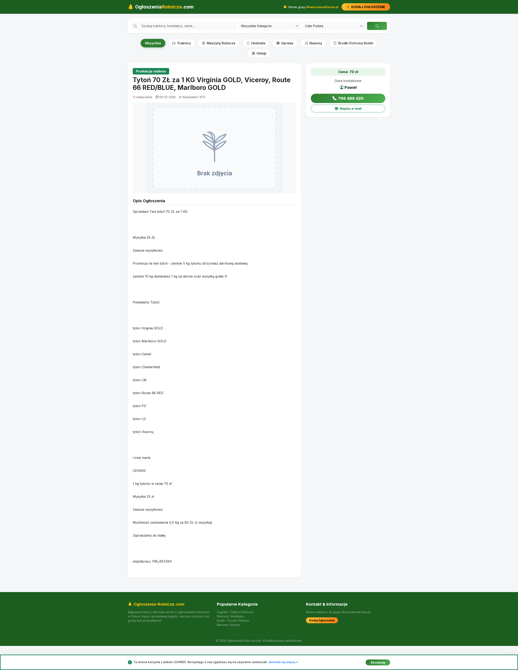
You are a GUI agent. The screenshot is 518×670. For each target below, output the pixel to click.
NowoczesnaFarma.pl (322, 7)
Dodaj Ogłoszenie (322, 620)
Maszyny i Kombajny (230, 616)
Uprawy (286, 43)
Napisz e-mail (350, 108)
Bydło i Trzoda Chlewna (233, 620)
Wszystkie (153, 43)
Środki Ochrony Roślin (355, 43)
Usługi (261, 53)
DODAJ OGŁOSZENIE (367, 7)
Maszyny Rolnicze (220, 43)
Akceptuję (377, 662)
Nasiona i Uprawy (228, 624)
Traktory (183, 43)
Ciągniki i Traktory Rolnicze (235, 612)
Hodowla (258, 43)
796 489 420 (351, 98)
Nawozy (315, 43)
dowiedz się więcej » (283, 662)
